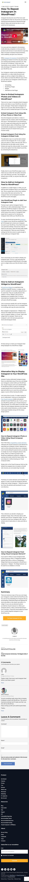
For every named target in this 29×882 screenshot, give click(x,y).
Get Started (3, 779)
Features (3, 781)
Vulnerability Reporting (6, 816)
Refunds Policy (17, 879)
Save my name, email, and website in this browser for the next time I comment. (14, 758)
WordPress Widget (7, 287)
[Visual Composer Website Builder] (6, 2)
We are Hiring (4, 832)
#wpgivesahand (11, 876)
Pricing (2, 783)
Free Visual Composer (7, 399)
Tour (2, 785)
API (2, 814)
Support (3, 812)
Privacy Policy (10, 879)
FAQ (2, 810)
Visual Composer (20, 875)
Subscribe (14, 860)
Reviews (3, 787)
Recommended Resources (7, 820)
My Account (4, 798)
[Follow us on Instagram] (8, 869)
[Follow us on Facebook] (2, 869)
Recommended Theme (6, 818)
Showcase (3, 791)
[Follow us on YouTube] (11, 869)
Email (3, 748)
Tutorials (16, 6)
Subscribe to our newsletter (8, 855)
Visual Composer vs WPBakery (8, 824)
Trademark (3, 836)
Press (2, 834)
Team (2, 838)
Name (3, 740)
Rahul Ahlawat (5, 694)
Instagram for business (10, 58)
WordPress (12, 875)
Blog (2, 805)
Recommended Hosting (6, 822)
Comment (4, 724)
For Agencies (4, 796)
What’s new (3, 789)
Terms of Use (4, 879)
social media (4, 625)
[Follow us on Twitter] (5, 869)
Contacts (3, 840)
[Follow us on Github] (14, 869)
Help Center (4, 807)
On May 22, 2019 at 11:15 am (7, 676)
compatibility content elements (18, 442)
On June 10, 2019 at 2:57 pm (7, 696)
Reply (2, 682)
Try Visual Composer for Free (14, 618)
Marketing (3, 793)
